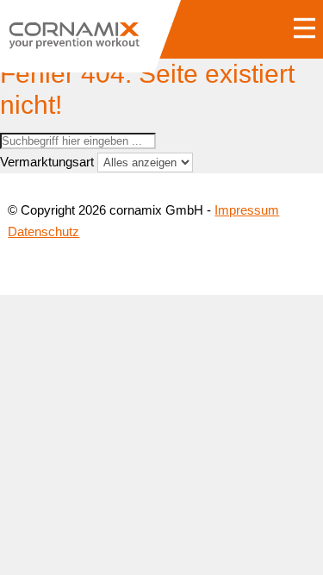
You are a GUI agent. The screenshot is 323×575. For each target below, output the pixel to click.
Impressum (246, 210)
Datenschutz (43, 231)
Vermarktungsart (47, 161)
